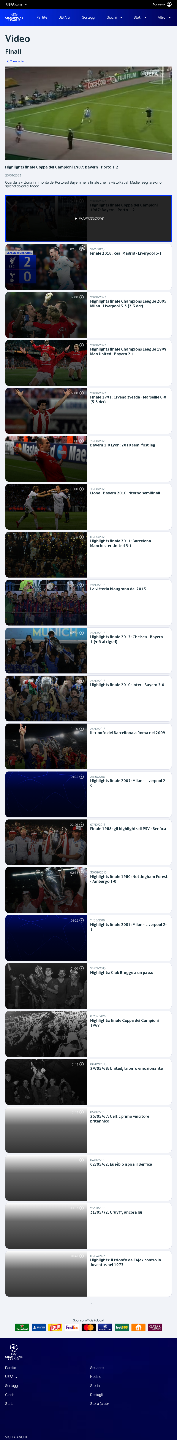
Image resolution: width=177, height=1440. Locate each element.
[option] (88, 218)
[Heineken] (22, 1327)
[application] (88, 113)
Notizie (95, 1376)
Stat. (9, 1403)
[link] (42, 17)
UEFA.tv (11, 1376)
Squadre (97, 1367)
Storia (95, 1385)
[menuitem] (42, 17)
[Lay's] (55, 1327)
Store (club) (99, 1403)
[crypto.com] (105, 1327)
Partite (10, 1367)
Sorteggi (12, 1385)
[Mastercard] (89, 1327)
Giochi (10, 1394)
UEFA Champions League (14, 17)
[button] (114, 17)
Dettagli (96, 1394)
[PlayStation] (39, 1327)
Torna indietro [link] (18, 61)
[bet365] (122, 1327)
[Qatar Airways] (155, 1327)
